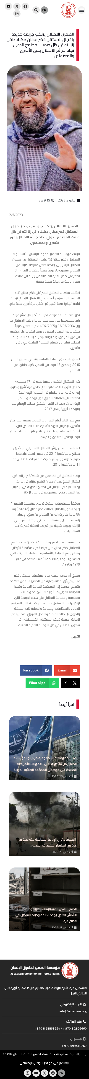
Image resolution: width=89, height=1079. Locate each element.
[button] (81, 10)
